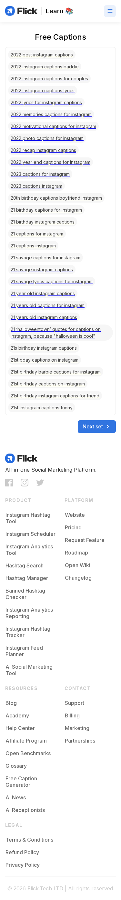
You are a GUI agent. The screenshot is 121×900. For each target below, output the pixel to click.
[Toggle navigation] (110, 11)
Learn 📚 (59, 11)
